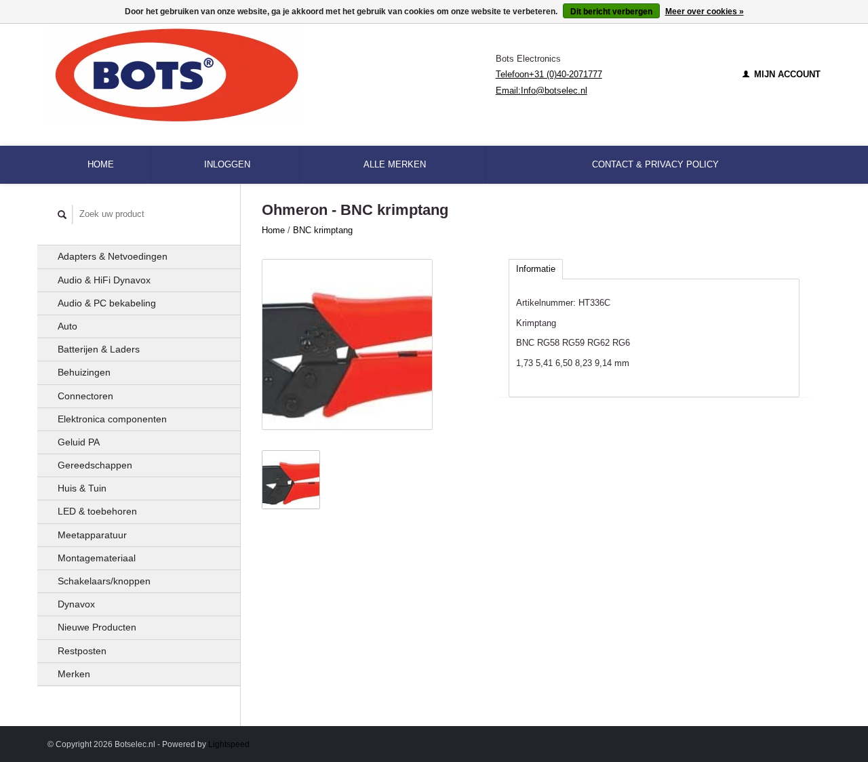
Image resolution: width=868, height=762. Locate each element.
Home (100, 164)
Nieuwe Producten (97, 627)
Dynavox (76, 604)
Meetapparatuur (92, 534)
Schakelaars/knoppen (104, 581)
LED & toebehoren (97, 511)
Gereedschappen (95, 465)
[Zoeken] (62, 214)
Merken (74, 673)
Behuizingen (84, 372)
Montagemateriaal (97, 558)
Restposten (82, 650)
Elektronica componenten (112, 419)
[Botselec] (271, 74)
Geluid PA (79, 442)
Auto (67, 326)
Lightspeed (229, 744)
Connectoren (85, 395)
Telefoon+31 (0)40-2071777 (549, 74)
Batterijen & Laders (99, 349)
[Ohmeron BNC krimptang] (347, 344)
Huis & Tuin (82, 488)
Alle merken (394, 164)
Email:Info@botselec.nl (541, 90)
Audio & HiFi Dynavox (104, 280)
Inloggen (227, 164)
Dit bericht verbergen (611, 11)
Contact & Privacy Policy (655, 164)
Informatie (535, 269)
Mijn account (786, 74)
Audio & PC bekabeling (107, 303)
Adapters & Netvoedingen (112, 256)
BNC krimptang (323, 230)
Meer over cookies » (704, 11)
